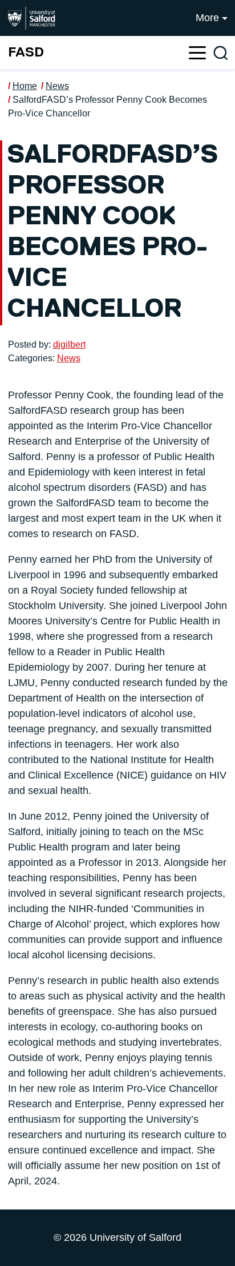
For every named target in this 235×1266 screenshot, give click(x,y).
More (207, 17)
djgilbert (69, 344)
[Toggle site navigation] (197, 52)
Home (25, 86)
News (57, 86)
